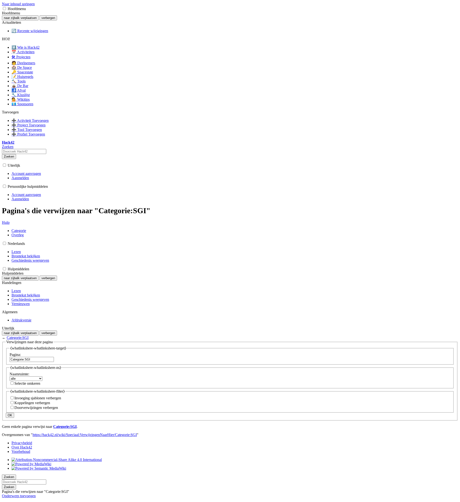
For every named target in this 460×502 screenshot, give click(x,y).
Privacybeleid (22, 443)
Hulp (6, 222)
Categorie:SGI (18, 338)
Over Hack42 (22, 447)
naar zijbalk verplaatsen (20, 18)
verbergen (48, 18)
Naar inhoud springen (18, 4)
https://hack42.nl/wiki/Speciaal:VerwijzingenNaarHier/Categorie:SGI (85, 435)
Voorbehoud (21, 451)
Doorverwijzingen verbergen (36, 408)
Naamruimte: (19, 374)
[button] (4, 8)
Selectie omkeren (27, 383)
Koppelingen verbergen (32, 403)
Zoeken (9, 156)
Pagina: (15, 355)
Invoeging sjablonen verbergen (37, 398)
